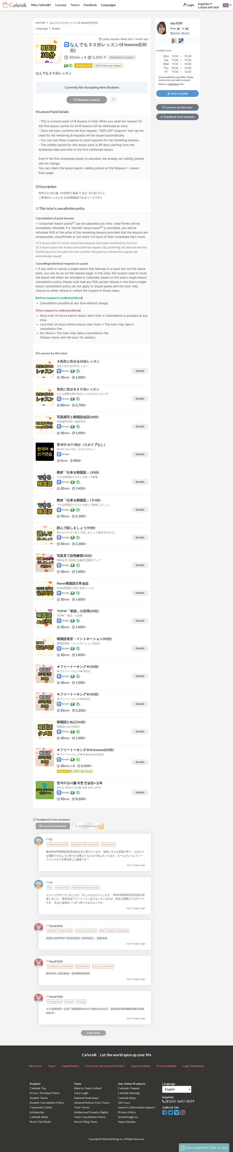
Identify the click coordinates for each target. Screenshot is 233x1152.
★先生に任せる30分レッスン (78, 361)
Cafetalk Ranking (129, 1093)
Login (190, 5)
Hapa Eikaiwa (126, 1121)
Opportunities (141, 1066)
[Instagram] (182, 1112)
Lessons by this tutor (179, 107)
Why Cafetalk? (41, 5)
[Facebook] (165, 1112)
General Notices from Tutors (92, 1102)
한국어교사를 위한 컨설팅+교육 (79, 783)
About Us (35, 1066)
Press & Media (166, 1066)
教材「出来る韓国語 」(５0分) (78, 500)
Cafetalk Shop (127, 1097)
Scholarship (37, 1112)
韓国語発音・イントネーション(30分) (84, 639)
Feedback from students (178, 116)
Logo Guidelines (193, 1066)
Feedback (90, 5)
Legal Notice (70, 1066)
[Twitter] (171, 1112)
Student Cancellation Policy (47, 1102)
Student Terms (39, 1097)
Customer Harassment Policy (105, 1066)
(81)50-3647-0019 (179, 1101)
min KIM (40, 22)
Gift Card (124, 1102)
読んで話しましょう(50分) (76, 528)
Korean (56, 28)
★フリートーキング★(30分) (77, 666)
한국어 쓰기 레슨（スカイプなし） (82, 444)
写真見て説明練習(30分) (74, 555)
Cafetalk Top (38, 1088)
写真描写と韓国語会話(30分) (77, 417)
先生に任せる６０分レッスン (78, 389)
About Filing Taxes (85, 1121)
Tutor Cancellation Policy (90, 1117)
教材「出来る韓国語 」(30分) (78, 472)
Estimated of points (121, 57)
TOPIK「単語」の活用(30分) (78, 611)
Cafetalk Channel (128, 1088)
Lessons (60, 5)
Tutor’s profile (179, 93)
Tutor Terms (81, 1107)
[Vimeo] (177, 1112)
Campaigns (108, 5)
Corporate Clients (41, 1107)
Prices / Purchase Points (45, 1093)
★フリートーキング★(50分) (77, 694)
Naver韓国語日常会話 (72, 583)
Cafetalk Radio (39, 1117)
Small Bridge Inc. (128, 1117)
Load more (93, 1032)
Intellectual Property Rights (91, 1112)
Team (51, 1066)
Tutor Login (81, 1093)
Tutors (75, 5)
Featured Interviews (86, 1097)
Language (42, 28)
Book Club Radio (40, 1121)
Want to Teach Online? (88, 1088)
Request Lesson (88, 100)
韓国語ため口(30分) (71, 722)
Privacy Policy (127, 1112)
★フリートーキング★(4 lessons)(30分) (85, 750)
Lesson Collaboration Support (136, 1107)
